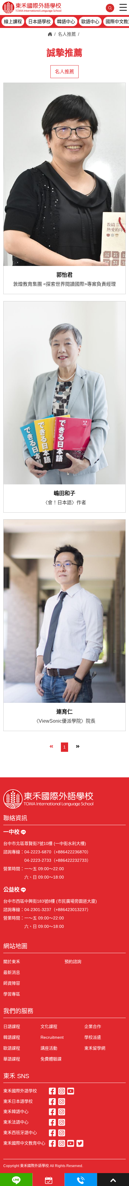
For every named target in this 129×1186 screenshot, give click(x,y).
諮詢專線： (13, 851)
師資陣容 (11, 983)
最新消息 (11, 972)
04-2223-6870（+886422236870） (57, 851)
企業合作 (92, 1026)
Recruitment (52, 1037)
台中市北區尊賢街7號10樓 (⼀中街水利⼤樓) (44, 843)
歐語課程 (11, 1048)
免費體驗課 (51, 1058)
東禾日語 (31, 8)
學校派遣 (92, 1037)
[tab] (64, 71)
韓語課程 (11, 1037)
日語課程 (11, 1026)
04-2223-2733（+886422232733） (57, 860)
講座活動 (48, 1048)
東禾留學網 (94, 1048)
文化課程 (48, 1026)
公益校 (11, 890)
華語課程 (11, 1058)
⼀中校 (11, 832)
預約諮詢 (72, 961)
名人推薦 (67, 34)
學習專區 (11, 994)
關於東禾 (11, 961)
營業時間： (13, 868)
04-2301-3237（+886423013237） (57, 909)
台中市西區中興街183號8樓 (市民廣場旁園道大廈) (50, 901)
